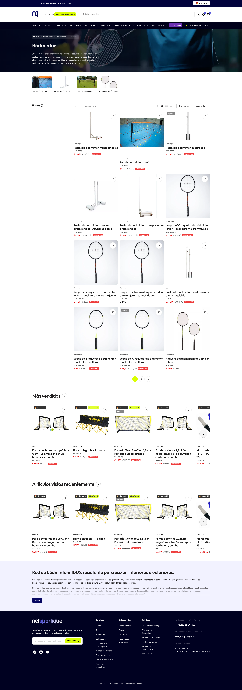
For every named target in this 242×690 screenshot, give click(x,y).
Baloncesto (101, 639)
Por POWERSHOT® (104, 659)
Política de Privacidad (151, 637)
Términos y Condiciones (147, 631)
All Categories (48, 37)
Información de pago (151, 625)
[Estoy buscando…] (83, 14)
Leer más (37, 600)
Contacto (123, 634)
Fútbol (98, 625)
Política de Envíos (149, 642)
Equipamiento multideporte (102, 645)
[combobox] (137, 14)
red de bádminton (47, 588)
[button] (203, 434)
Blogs (121, 630)
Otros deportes (61, 37)
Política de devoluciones (148, 648)
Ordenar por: (184, 106)
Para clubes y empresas (124, 640)
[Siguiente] (148, 379)
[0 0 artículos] (208, 14)
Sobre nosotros (125, 625)
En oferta (58, 14)
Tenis (98, 630)
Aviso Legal (147, 653)
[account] (198, 14)
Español (202, 3)
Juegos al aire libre (104, 650)
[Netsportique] (35, 14)
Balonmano (101, 634)
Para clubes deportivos (101, 665)
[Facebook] (34, 652)
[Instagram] (40, 652)
